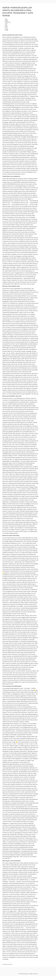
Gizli (6, 24)
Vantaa (6, 29)
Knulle (6, 20)
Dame (6, 26)
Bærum (6, 21)
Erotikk (6, 30)
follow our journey (24, 834)
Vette (6, 23)
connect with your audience (31, 41)
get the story (26, 900)
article (10, 630)
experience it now (15, 245)
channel (29, 729)
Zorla (6, 25)
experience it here (29, 474)
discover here (7, 66)
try (35, 442)
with (13, 349)
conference (6, 63)
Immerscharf (8, 22)
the (34, 37)
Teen (6, 27)
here (26, 133)
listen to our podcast (25, 518)
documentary (5, 258)
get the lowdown (21, 248)
